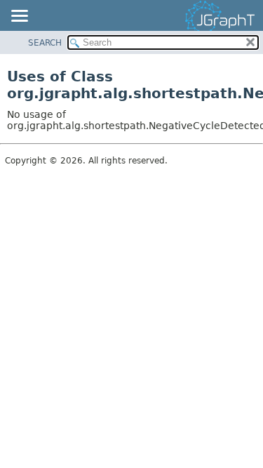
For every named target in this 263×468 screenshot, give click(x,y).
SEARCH (45, 43)
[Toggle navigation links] (19, 17)
